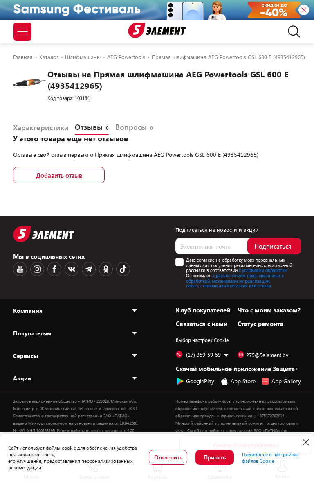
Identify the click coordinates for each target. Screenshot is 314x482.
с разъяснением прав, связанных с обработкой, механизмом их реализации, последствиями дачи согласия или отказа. (235, 280)
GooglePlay (200, 381)
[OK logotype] (106, 269)
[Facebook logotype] (54, 269)
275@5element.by (267, 355)
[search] (292, 32)
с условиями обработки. (263, 270)
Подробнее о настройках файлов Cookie (270, 457)
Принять (215, 457)
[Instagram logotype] (37, 269)
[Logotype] (157, 30)
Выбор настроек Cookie (202, 340)
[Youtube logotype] (20, 269)
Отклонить (168, 457)
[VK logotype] (71, 269)
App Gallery (286, 381)
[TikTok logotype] (123, 269)
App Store (243, 381)
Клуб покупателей (203, 310)
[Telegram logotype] (89, 269)
